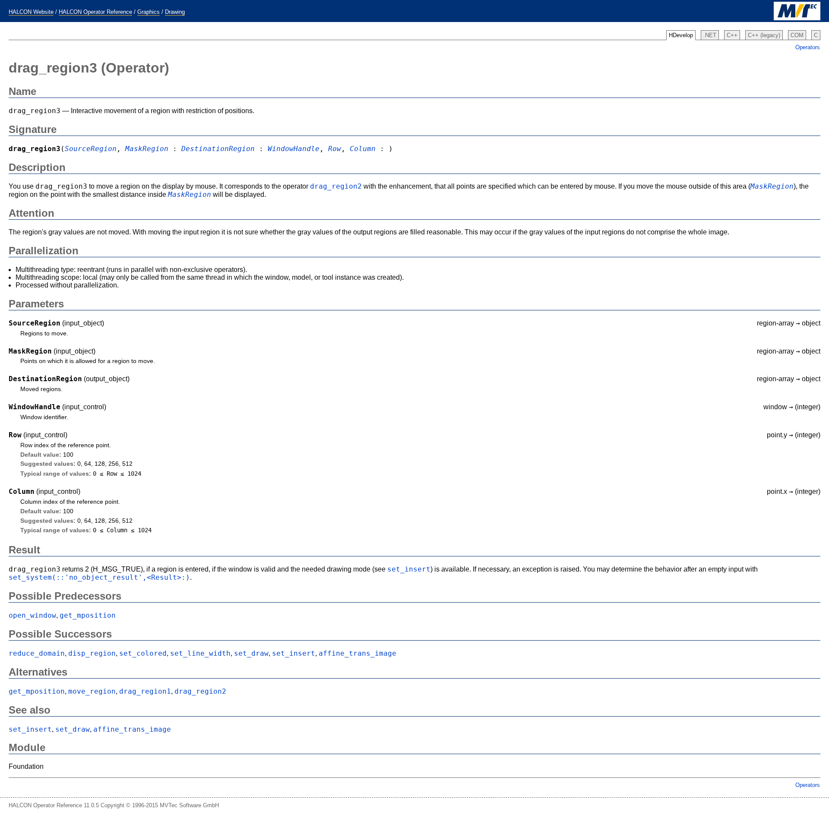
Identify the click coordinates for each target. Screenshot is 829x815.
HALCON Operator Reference (95, 12)
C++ (732, 35)
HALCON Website (31, 12)
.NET (709, 35)
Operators (807, 47)
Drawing (175, 12)
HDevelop (681, 35)
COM (797, 35)
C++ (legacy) (764, 35)
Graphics (148, 12)
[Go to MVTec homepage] (797, 18)
